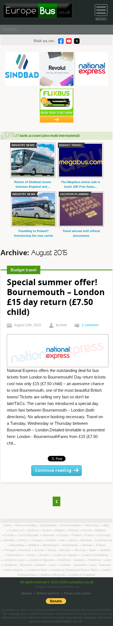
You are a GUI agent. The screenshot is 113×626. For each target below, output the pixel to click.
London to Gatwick (65, 555)
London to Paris (37, 569)
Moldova (34, 545)
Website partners (47, 593)
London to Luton (15, 560)
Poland (100, 545)
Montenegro (51, 545)
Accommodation (71, 525)
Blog (106, 525)
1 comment (90, 325)
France (90, 535)
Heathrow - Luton (99, 560)
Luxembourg (103, 540)
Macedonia (17, 545)
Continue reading (53, 470)
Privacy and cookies (77, 593)
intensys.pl (71, 586)
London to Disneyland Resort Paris (74, 569)
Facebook (61, 41)
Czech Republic (28, 535)
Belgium (60, 530)
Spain (93, 550)
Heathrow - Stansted (18, 565)
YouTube (69, 41)
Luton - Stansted (100, 565)
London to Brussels (52, 574)
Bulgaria (100, 530)
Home (8, 525)
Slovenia (80, 550)
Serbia (51, 550)
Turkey (31, 555)
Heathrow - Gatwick (71, 560)
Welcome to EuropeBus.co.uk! (38, 10)
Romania (25, 550)
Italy (62, 540)
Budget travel (23, 270)
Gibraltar (9, 540)
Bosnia (87, 530)
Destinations (48, 525)
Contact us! (17, 530)
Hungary (38, 540)
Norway (87, 545)
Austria (47, 530)
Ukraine (44, 555)
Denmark (48, 535)
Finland (77, 535)
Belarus (74, 530)
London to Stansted (42, 560)
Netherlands (70, 545)
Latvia (72, 540)
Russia (39, 550)
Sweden (105, 550)
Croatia (9, 535)
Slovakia (65, 550)
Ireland (51, 540)
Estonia (63, 535)
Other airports (14, 569)
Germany (104, 535)
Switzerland (15, 555)
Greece (23, 540)
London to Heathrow (94, 555)
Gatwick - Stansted (73, 565)
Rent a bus (92, 525)
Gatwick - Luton (46, 565)
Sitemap (26, 593)
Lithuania (86, 540)
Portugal (10, 550)
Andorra (33, 530)
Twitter (77, 41)
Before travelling (26, 525)
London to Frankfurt (82, 574)
